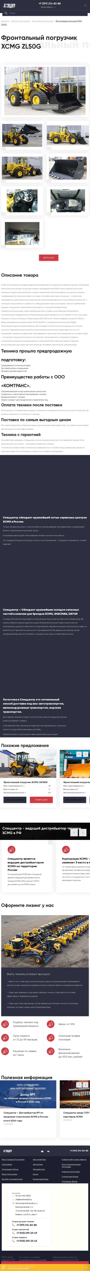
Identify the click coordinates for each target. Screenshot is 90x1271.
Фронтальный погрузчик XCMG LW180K (26, 782)
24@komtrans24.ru (24, 1199)
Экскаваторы (39, 1169)
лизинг (15, 800)
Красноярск (46, 7)
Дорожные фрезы (69, 1181)
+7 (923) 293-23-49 (27, 1233)
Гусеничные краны (70, 1176)
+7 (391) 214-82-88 (50, 3)
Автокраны (38, 1164)
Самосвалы (7, 1164)
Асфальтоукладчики (71, 1172)
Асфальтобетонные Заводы (74, 1159)
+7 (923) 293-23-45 (27, 1240)
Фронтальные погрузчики (13, 1159)
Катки (35, 1174)
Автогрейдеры (39, 1159)
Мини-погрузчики (9, 1174)
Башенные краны (40, 1179)
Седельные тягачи (10, 1169)
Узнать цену (48, 258)
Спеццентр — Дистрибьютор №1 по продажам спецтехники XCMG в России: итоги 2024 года (26, 1116)
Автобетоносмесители (12, 1179)
